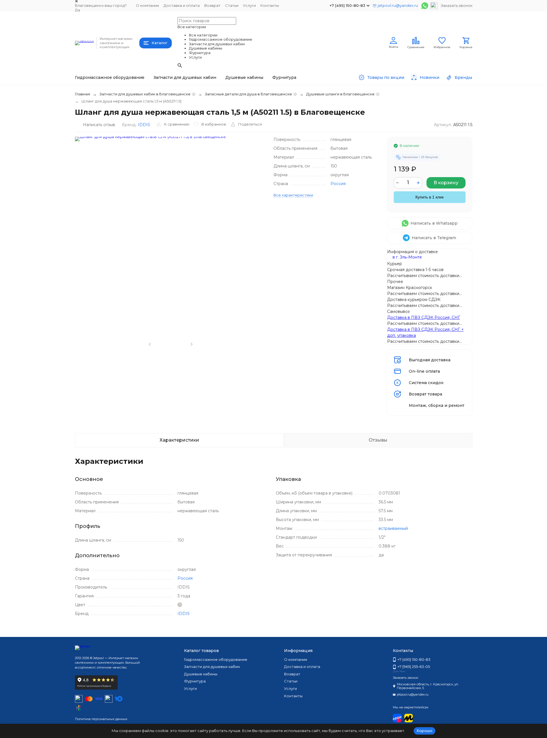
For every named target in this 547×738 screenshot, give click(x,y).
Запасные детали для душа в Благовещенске (248, 94)
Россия (338, 183)
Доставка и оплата (182, 5)
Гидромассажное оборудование (109, 77)
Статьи (231, 5)
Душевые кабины (244, 77)
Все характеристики (293, 195)
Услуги (249, 5)
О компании (147, 5)
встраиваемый (393, 528)
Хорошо (424, 730)
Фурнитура (284, 77)
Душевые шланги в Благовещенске (340, 94)
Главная (82, 94)
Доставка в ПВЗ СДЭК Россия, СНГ (423, 317)
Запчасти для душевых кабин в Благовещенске (145, 94)
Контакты (269, 5)
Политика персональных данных (101, 719)
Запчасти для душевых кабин (185, 77)
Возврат (212, 5)
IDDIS (144, 124)
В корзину (446, 182)
